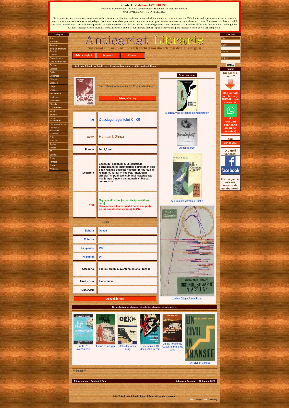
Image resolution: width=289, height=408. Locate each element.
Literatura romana (58, 124)
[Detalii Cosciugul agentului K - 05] (84, 104)
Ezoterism (54, 97)
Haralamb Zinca (111, 137)
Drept (52, 86)
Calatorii (53, 54)
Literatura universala (54, 128)
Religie (53, 147)
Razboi (53, 144)
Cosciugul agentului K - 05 (119, 120)
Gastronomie (56, 107)
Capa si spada (56, 58)
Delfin (52, 72)
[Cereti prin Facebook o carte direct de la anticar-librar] (230, 173)
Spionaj (53, 155)
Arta (51, 38)
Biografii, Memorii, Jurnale (58, 50)
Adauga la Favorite (185, 381)
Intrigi (52, 111)
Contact (132, 55)
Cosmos (54, 65)
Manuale (54, 133)
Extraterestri (55, 93)
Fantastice (55, 100)
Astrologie (54, 41)
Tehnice (53, 162)
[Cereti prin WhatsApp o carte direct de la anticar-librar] (230, 115)
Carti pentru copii (58, 61)
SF (51, 151)
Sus (104, 381)
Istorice (53, 114)
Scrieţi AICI (230, 142)
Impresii (108, 55)
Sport (52, 158)
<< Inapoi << (79, 371)
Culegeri (53, 69)
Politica (53, 137)
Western (54, 169)
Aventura (54, 45)
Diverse (53, 79)
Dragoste (54, 83)
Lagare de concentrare (55, 119)
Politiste (53, 140)
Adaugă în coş (127, 98)
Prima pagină (83, 55)
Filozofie (53, 104)
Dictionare (54, 76)
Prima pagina (81, 381)
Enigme (53, 90)
